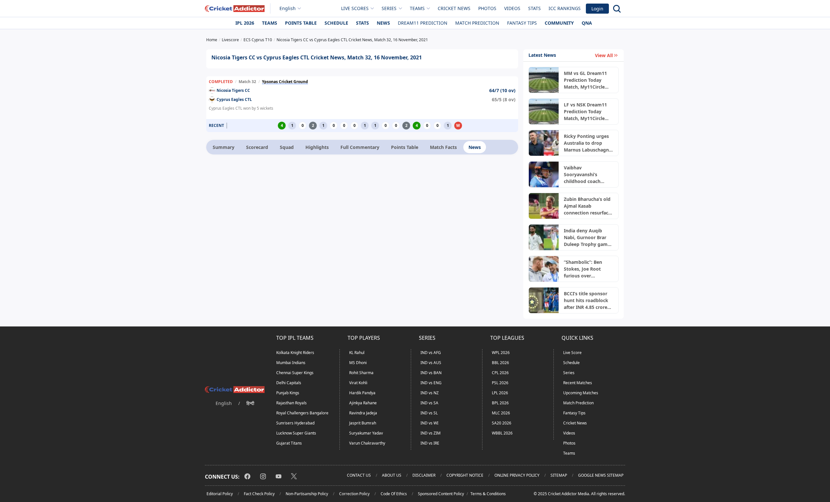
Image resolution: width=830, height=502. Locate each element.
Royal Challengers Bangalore (302, 413)
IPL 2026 (244, 23)
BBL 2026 (500, 362)
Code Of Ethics (394, 493)
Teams (269, 23)
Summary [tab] (223, 147)
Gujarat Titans (289, 443)
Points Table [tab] (404, 147)
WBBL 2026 (502, 433)
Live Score (572, 352)
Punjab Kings (287, 393)
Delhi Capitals (288, 383)
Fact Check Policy (259, 493)
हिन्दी (250, 403)
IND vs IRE (430, 443)
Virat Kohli (358, 383)
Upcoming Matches (580, 393)
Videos (512, 8)
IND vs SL (429, 413)
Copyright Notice (464, 475)
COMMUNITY (559, 23)
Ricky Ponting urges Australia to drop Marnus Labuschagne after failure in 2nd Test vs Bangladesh (587, 143)
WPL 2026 (501, 352)
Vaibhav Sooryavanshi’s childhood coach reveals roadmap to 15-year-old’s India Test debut (586, 175)
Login (597, 9)
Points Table (301, 23)
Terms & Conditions (488, 493)
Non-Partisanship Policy (307, 493)
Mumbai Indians (290, 362)
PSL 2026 (500, 383)
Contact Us (359, 475)
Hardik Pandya (362, 393)
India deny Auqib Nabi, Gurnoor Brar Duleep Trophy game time (587, 237)
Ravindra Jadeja (363, 413)
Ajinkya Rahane (363, 403)
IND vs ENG (431, 383)
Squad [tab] (287, 147)
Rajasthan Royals (291, 403)
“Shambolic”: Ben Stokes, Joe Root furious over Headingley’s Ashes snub (585, 269)
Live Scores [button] (355, 8)
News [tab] (474, 147)
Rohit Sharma (361, 372)
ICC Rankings (565, 8)
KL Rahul (356, 352)
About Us (391, 475)
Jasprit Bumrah (362, 423)
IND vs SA (429, 403)
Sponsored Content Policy (441, 493)
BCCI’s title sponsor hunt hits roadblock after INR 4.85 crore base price (586, 300)
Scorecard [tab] (257, 147)
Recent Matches (577, 383)
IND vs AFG (431, 352)
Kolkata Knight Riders (295, 352)
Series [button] (389, 8)
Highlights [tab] (317, 147)
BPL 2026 (500, 403)
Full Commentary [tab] (359, 147)
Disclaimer (423, 475)
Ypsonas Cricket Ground (285, 81)
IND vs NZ (430, 393)
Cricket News (454, 8)
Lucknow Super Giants (296, 433)
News (383, 23)
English (287, 8)
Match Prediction (477, 23)
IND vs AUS (431, 362)
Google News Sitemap (600, 475)
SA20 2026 (501, 423)
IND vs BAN (431, 372)
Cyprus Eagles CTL (234, 99)
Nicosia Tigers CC (233, 90)
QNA (587, 23)
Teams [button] (417, 8)
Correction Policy (354, 493)
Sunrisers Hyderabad (295, 423)
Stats (534, 8)
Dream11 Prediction (422, 23)
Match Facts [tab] (443, 147)
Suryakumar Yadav (366, 433)
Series (569, 372)
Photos (487, 8)
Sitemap (559, 475)
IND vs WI (429, 423)
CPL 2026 (500, 372)
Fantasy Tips (522, 23)
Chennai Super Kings (295, 372)
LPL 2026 (500, 393)
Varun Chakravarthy (367, 443)
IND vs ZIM (431, 433)
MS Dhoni (358, 362)
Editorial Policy (220, 493)
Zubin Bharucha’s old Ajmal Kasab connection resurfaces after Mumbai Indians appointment (588, 206)
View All (604, 55)
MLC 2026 (501, 413)
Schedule (336, 23)
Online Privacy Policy (517, 475)
